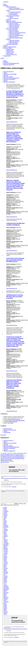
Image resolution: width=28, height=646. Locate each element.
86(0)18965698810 (20, 420)
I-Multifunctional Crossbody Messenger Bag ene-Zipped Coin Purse (14, 296)
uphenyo (8, 121)
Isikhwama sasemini (10, 21)
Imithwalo (8, 19)
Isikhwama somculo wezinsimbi (16, 9)
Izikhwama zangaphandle (12, 28)
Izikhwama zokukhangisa (12, 44)
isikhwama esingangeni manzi (16, 37)
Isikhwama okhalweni (14, 27)
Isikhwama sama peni (14, 41)
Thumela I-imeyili (5, 462)
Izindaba (5, 45)
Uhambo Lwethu (10, 52)
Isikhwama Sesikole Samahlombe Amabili (14, 458)
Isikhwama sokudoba (14, 31)
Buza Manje (3, 435)
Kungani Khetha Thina (11, 54)
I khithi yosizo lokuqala (14, 8)
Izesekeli (8, 39)
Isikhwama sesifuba (13, 23)
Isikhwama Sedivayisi (11, 6)
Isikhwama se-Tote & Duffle (12, 15)
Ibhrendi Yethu (9, 53)
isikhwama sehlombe (14, 26)
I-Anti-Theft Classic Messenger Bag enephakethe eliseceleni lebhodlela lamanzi (15, 259)
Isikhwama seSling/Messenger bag (14, 22)
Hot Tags (3, 454)
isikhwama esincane (13, 18)
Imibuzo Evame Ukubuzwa (9, 46)
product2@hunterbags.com (14, 419)
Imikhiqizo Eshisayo (10, 454)
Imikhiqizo (5, 5)
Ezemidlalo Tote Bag (19, 455)
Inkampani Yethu (10, 49)
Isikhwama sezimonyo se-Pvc (7, 455)
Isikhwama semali (13, 42)
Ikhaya (5, 4)
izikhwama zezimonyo (14, 40)
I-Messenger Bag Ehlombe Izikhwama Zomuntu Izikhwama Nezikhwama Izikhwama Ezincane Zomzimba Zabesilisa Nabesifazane (14, 384)
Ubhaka (8, 10)
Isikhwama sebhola (13, 30)
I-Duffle (11, 17)
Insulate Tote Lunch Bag (6, 459)
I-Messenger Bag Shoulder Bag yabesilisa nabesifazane (15, 224)
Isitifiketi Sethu (9, 50)
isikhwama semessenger (14, 24)
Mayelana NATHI (7, 48)
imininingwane (13, 121)
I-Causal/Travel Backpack (15, 12)
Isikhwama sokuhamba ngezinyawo (17, 32)
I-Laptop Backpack (13, 13)
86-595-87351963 (11, 420)
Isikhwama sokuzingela (14, 33)
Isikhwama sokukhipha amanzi (16, 35)
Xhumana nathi (6, 55)
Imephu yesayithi (19, 454)
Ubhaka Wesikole (13, 14)
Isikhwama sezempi (13, 36)
